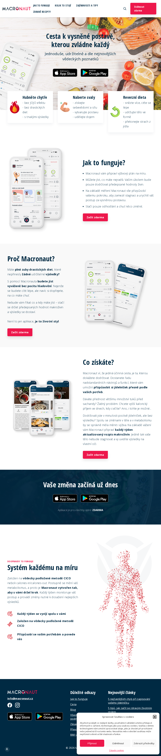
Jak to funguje (41, 5)
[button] (154, 716)
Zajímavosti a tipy (87, 5)
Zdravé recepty (42, 12)
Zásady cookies (116, 750)
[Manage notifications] (6, 749)
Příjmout (92, 743)
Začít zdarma (95, 217)
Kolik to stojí (63, 5)
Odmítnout (118, 743)
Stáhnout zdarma (139, 8)
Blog (73, 709)
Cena (73, 704)
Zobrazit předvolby (144, 743)
